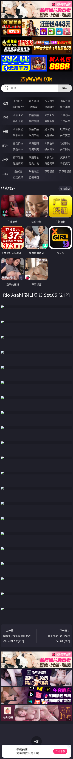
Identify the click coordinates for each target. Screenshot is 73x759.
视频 (5, 118)
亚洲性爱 (18, 129)
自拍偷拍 (34, 115)
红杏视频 (18, 177)
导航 (5, 174)
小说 (5, 160)
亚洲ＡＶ (18, 115)
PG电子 (18, 101)
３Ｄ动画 (65, 115)
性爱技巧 (65, 163)
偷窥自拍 (18, 143)
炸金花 (34, 107)
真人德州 (34, 101)
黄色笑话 (49, 163)
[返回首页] (68, 751)
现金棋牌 (49, 107)
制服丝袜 (18, 135)
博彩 (5, 104)
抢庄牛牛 (65, 107)
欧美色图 (49, 143)
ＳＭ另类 (65, 121)
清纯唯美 (34, 149)
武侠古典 (65, 157)
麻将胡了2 (18, 107)
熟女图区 (49, 149)
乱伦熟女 (49, 135)
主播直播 (49, 121)
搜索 (64, 88)
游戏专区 (65, 101)
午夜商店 (34, 171)
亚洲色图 (34, 143)
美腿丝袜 (18, 149)
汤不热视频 (65, 171)
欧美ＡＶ (49, 115)
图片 (5, 146)
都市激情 (18, 157)
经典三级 (34, 135)
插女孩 (18, 171)
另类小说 (34, 163)
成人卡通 (49, 129)
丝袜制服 (34, 121)
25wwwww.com (36, 79)
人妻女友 (49, 157)
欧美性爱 (65, 129)
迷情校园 (18, 163)
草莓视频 (49, 171)
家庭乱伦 (34, 157)
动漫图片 (65, 143)
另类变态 (65, 135)
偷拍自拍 (34, 129)
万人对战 (49, 101)
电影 (5, 132)
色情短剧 (34, 177)
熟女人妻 (18, 121)
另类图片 (65, 149)
